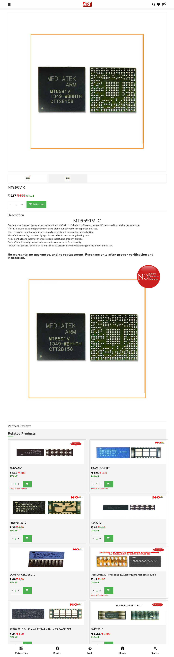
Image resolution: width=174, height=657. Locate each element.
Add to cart (38, 204)
